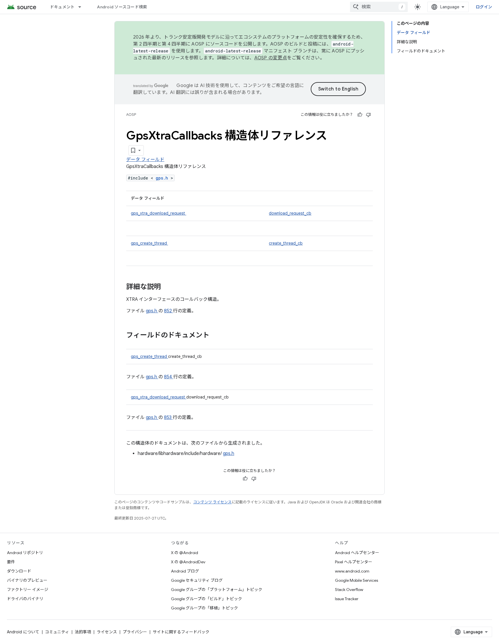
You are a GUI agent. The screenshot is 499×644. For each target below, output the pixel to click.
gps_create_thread (149, 243)
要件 (11, 561)
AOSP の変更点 (270, 58)
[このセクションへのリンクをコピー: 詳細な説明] (168, 287)
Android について (23, 632)
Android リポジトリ (25, 552)
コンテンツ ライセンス (212, 502)
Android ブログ (185, 571)
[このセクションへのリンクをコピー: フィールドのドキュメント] (217, 335)
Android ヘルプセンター (357, 552)
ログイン (484, 7)
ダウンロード (19, 571)
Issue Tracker (346, 598)
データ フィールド (145, 160)
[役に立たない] (368, 114)
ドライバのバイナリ (25, 598)
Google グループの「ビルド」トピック (206, 598)
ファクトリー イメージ (27, 589)
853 (168, 417)
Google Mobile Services (356, 580)
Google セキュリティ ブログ (197, 580)
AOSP (131, 114)
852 (168, 311)
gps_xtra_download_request (158, 213)
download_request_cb (290, 213)
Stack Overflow (349, 589)
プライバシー (135, 632)
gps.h (163, 178)
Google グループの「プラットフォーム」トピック (216, 589)
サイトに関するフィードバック (181, 632)
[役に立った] (359, 114)
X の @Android (184, 552)
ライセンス (107, 632)
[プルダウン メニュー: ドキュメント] (82, 7)
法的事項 (83, 632)
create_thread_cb (286, 243)
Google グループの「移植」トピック (204, 608)
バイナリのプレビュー (27, 580)
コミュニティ (57, 632)
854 (168, 377)
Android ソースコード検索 (122, 7)
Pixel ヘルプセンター (353, 561)
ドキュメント (62, 7)
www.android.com (352, 571)
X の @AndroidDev (188, 561)
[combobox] (379, 7)
